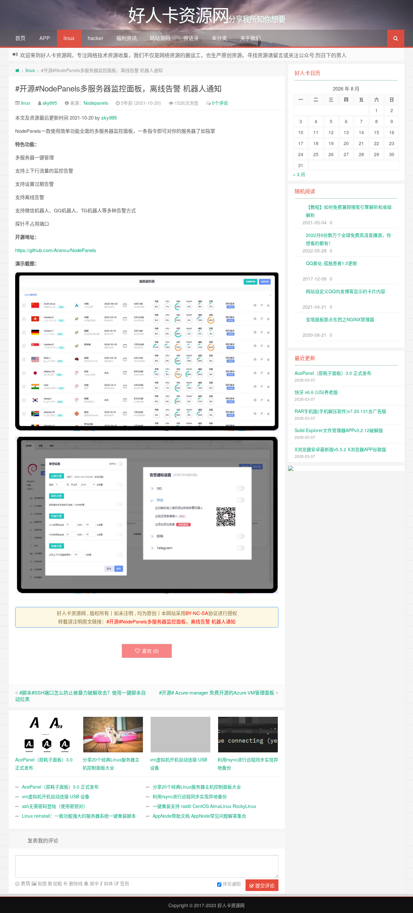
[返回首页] (17, 70)
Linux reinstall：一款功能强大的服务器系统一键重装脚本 (79, 815)
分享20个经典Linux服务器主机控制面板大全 (197, 786)
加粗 (57, 883)
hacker (95, 38)
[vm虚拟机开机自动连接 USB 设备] (180, 733)
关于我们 (250, 38)
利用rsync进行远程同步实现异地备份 (190, 796)
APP (44, 38)
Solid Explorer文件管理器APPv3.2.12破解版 (339, 430)
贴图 (41, 883)
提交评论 (264, 885)
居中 (93, 883)
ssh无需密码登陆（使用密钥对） (55, 806)
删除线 (75, 883)
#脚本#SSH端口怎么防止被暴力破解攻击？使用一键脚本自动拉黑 (80, 695)
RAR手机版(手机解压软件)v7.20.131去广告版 (340, 411)
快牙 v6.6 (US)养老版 (316, 392)
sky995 (50, 103)
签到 (124, 883)
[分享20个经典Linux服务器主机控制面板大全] (113, 733)
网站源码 (160, 38)
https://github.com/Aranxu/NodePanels (55, 250)
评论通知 (232, 883)
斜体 (108, 883)
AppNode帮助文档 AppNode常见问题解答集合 (199, 815)
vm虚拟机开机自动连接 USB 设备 (55, 796)
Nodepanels (96, 103)
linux (69, 38)
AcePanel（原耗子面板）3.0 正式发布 (60, 786)
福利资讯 (126, 38)
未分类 (219, 38)
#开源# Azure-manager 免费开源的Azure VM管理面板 (216, 692)
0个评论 (220, 103)
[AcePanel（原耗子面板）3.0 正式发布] (46, 733)
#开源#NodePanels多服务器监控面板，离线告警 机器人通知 (118, 88)
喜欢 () (150, 650)
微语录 (191, 38)
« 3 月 (299, 174)
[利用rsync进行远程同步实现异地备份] (248, 733)
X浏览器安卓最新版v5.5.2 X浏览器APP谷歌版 (340, 449)
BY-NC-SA (197, 613)
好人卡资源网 (231, 905)
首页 (20, 38)
